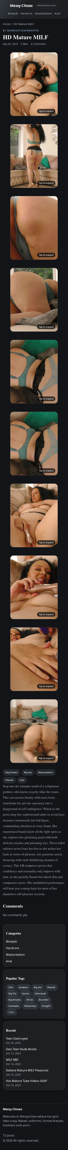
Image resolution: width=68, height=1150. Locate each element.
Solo (22, 780)
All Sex (29, 999)
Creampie (13, 1006)
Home (6, 24)
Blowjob (13, 13)
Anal (57, 13)
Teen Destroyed (17, 1039)
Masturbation (43, 13)
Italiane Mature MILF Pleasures (27, 1070)
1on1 (11, 1012)
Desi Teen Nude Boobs (21, 1049)
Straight (46, 1006)
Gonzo (25, 993)
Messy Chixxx (21, 5)
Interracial (40, 993)
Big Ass (28, 772)
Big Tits (12, 993)
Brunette (44, 999)
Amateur (23, 987)
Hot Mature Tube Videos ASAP (26, 1081)
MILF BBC (12, 1060)
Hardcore (26, 13)
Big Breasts (11, 772)
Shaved (9, 780)
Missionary (30, 1006)
